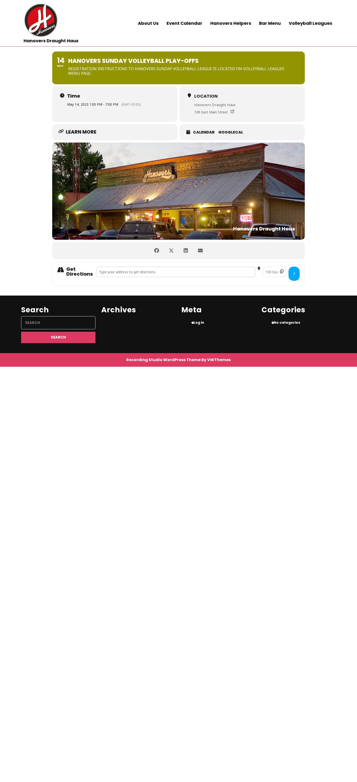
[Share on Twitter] (171, 251)
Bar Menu (270, 23)
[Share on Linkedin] (186, 251)
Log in (199, 322)
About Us (148, 23)
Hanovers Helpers (230, 23)
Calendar (204, 132)
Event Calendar (184, 23)
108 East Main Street (211, 112)
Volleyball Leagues (310, 23)
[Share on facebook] (157, 251)
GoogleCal (230, 132)
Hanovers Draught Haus (51, 41)
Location (206, 96)
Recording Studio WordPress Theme (163, 360)
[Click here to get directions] (294, 274)
